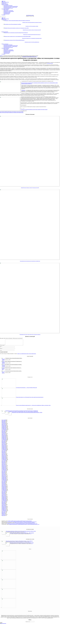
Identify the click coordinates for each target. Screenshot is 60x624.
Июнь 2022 (3, 462)
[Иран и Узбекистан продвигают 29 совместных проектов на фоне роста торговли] (9, 569)
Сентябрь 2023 (4, 449)
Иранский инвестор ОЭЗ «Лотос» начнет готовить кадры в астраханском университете (30, 334)
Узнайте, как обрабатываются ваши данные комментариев (26, 353)
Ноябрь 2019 (4, 488)
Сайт (1, 350)
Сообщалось (23, 90)
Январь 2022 (4, 466)
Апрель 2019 (4, 494)
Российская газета (50, 63)
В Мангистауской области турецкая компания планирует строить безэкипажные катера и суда (22, 523)
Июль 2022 (3, 461)
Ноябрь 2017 (4, 508)
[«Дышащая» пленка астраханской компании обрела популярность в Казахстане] (9, 559)
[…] (30, 533)
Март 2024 (3, 444)
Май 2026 (3, 422)
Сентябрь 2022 (4, 459)
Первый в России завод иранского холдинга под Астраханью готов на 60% (30, 187)
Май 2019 (3, 493)
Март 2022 (3, 464)
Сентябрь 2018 (4, 500)
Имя (1, 346)
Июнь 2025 (3, 431)
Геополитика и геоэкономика (8, 10)
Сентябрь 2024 (4, 439)
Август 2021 (4, 470)
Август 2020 (4, 480)
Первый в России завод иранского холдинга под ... (13, 367)
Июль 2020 (3, 481)
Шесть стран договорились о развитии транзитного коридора (25, 522)
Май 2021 (3, 473)
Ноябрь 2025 (4, 427)
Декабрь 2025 (4, 426)
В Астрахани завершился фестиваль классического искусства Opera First (11, 111)
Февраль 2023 (4, 455)
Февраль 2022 (4, 465)
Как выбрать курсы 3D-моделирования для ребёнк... (13, 364)
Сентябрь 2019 (4, 490)
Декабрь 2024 (4, 436)
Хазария (46, 109)
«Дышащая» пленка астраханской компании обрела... (13, 358)
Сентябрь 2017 (4, 510)
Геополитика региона (5, 18)
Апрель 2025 (4, 433)
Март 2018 (3, 505)
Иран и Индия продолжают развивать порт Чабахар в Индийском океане (11, 112)
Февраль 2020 (4, 485)
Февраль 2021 (4, 475)
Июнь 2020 (3, 482)
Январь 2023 (4, 456)
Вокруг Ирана (6, 9)
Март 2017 (3, 515)
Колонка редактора (5, 3)
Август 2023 (4, 450)
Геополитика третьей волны (8, 47)
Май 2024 (3, 442)
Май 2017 (3, 513)
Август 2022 (4, 460)
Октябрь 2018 (4, 499)
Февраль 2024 (4, 445)
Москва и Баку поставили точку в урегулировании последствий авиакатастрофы (32, 38)
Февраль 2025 (4, 435)
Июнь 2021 (3, 472)
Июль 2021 (3, 471)
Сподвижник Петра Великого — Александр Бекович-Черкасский (26, 387)
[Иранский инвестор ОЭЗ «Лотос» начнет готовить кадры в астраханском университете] (29, 263)
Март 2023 (3, 454)
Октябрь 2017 (4, 509)
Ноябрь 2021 (4, 468)
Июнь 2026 (3, 421)
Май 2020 (3, 483)
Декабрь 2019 (4, 487)
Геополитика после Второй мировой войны (11, 6)
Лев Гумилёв (42, 109)
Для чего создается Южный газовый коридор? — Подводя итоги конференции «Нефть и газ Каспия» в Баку (33, 405)
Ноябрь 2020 (4, 478)
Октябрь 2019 (4, 489)
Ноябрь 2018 (4, 498)
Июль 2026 (3, 420)
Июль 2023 (3, 451)
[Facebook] (1, 16)
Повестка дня (4, 19)
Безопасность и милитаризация (9, 11)
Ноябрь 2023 (4, 447)
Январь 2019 (4, 496)
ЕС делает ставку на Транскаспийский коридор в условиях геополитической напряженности (22, 521)
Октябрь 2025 (4, 428)
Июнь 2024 (3, 441)
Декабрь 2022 (4, 457)
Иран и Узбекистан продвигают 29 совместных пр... (13, 361)
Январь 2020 (4, 486)
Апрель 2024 (4, 443)
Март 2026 (3, 424)
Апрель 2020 (4, 484)
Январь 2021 (4, 476)
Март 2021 (3, 474)
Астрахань (26, 109)
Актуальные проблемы (5, 8)
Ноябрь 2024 (4, 437)
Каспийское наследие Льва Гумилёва (34, 109)
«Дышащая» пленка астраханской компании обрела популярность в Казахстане (31, 22)
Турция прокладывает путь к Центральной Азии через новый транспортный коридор (29, 397)
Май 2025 (3, 432)
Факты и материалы (5, 4)
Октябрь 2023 (4, 448)
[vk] (4, 16)
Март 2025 (3, 434)
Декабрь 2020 (4, 477)
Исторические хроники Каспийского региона (30, 56)
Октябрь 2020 (4, 479)
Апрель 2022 (4, 463)
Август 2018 (4, 501)
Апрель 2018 (4, 504)
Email (1, 348)
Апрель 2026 (4, 423)
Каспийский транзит (7, 12)
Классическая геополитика (8, 5)
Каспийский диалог (7, 52)
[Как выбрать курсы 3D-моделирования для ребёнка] (9, 578)
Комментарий (2, 345)
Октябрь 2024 (4, 438)
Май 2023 (3, 452)
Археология (23, 109)
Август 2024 (4, 440)
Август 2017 (4, 511)
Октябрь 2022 (4, 458)
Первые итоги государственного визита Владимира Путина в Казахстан (31, 34)
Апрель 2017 (4, 514)
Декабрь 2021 (4, 467)
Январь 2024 (4, 446)
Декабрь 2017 (4, 507)
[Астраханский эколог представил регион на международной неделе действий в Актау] (29, 189)
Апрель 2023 (4, 453)
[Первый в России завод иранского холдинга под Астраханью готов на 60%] (29, 116)
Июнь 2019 (3, 492)
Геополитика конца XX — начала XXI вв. (10, 7)
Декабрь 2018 (4, 497)
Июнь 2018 (3, 502)
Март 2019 (3, 495)
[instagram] (2, 16)
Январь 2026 (4, 425)
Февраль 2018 (4, 506)
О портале (3, 14)
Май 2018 (3, 503)
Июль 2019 (3, 491)
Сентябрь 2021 (4, 469)
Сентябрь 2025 (4, 429)
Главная (1, 55)
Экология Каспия (6, 53)
